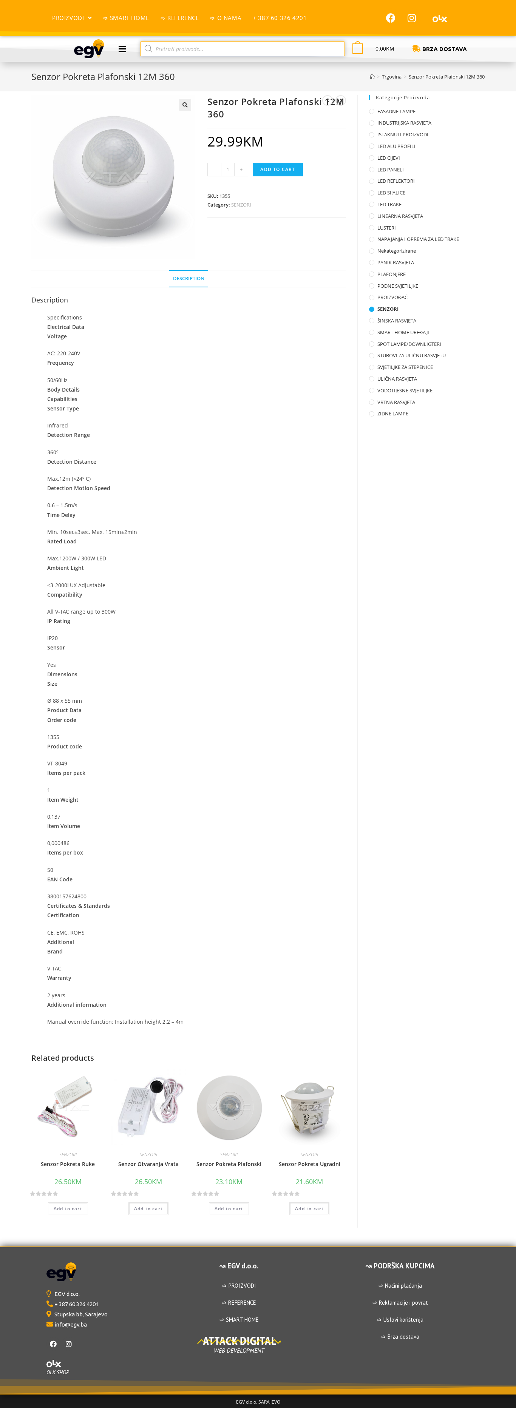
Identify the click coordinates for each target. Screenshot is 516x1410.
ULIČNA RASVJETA (397, 378)
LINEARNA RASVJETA (400, 216)
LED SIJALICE (391, 192)
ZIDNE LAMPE (392, 413)
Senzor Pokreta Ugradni (309, 1164)
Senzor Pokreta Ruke (68, 1164)
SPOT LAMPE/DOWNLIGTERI (409, 344)
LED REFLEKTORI (396, 180)
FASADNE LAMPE (396, 111)
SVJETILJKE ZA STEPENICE (405, 367)
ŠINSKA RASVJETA (396, 320)
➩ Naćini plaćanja (400, 1285)
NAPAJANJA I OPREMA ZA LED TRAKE (418, 239)
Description (188, 278)
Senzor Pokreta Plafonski (228, 1164)
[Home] (372, 76)
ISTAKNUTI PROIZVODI (402, 134)
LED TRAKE (389, 204)
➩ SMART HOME (239, 1319)
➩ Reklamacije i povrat (400, 1302)
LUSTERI (386, 227)
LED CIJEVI (388, 157)
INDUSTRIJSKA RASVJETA (404, 122)
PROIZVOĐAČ (392, 297)
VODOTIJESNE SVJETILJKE (405, 390)
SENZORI (241, 204)
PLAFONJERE (391, 274)
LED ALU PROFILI (396, 146)
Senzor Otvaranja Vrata (148, 1164)
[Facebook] (391, 17)
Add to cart (277, 169)
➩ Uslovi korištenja (400, 1319)
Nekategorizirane (396, 250)
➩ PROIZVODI (239, 1285)
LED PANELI (390, 169)
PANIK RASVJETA (395, 262)
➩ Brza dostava (400, 1336)
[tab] (188, 278)
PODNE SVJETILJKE (397, 285)
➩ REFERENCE (239, 1302)
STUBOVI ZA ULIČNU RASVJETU (411, 355)
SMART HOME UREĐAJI (403, 332)
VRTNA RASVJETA (396, 402)
